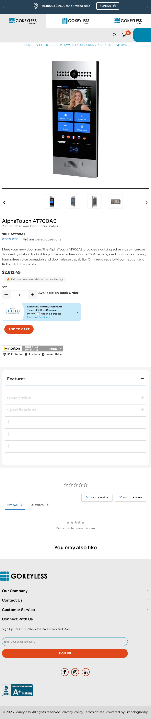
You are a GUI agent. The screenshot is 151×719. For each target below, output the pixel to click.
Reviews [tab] (12, 505)
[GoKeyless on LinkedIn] (86, 672)
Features (16, 378)
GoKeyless (23, 712)
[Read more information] (78, 311)
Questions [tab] (37, 505)
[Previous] (5, 202)
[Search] (114, 35)
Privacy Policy (72, 712)
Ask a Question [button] (99, 497)
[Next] (146, 202)
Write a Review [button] (132, 497)
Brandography (136, 712)
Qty (4, 286)
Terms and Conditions (38, 317)
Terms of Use (94, 712)
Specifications (21, 410)
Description (19, 398)
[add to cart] (19, 329)
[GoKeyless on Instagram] (75, 672)
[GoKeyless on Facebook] (64, 672)
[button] (32, 352)
